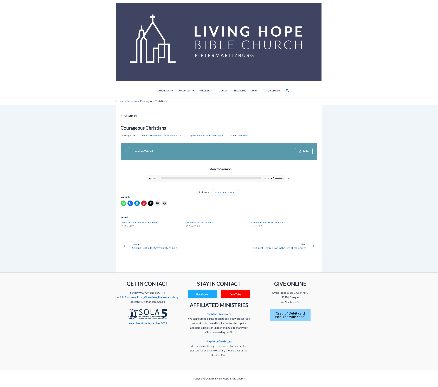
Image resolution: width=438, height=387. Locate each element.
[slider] (211, 178)
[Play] (149, 178)
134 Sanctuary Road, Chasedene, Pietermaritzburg (149, 297)
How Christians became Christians (139, 222)
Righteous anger (215, 135)
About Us (164, 90)
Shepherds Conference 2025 (165, 135)
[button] (171, 90)
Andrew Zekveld (144, 151)
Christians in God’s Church (200, 222)
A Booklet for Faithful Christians (267, 222)
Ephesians (243, 135)
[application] (216, 178)
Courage (200, 135)
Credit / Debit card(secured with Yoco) (290, 315)
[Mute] (272, 178)
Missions (204, 90)
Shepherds (240, 90)
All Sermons (130, 115)
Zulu (254, 90)
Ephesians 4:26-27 (225, 192)
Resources (184, 90)
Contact (223, 90)
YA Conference (271, 90)
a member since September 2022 (147, 323)
